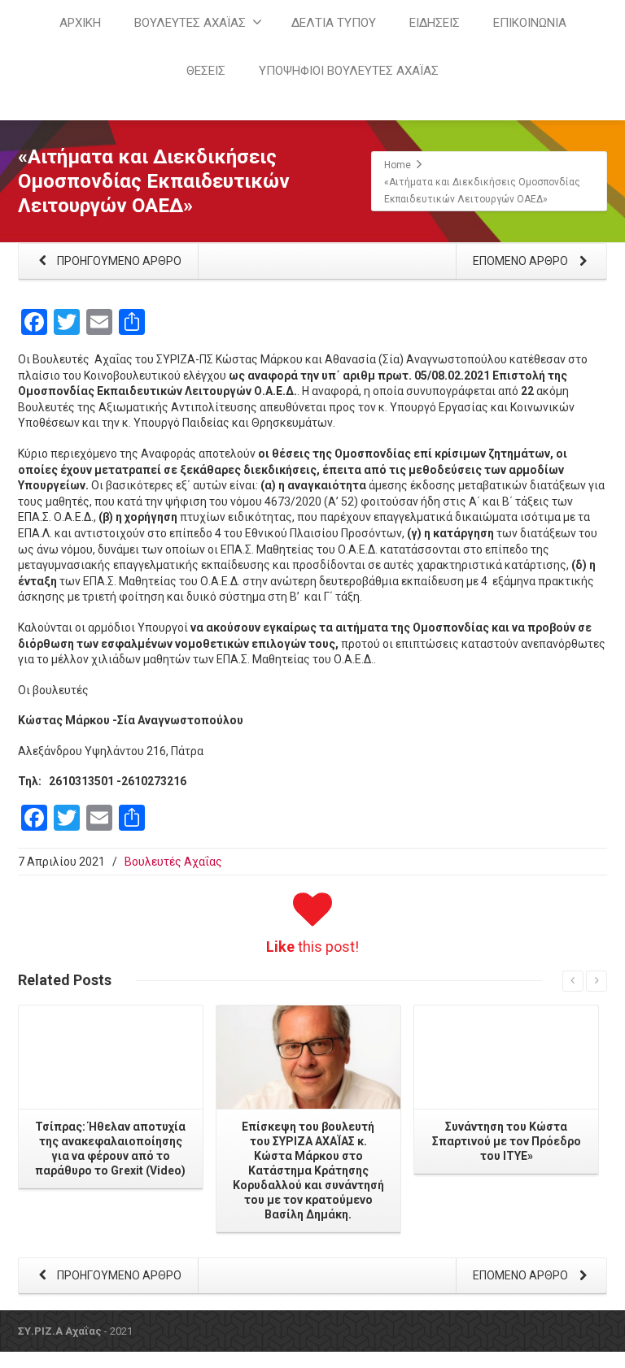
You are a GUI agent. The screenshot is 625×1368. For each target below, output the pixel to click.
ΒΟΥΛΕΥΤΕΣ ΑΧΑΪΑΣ (190, 22)
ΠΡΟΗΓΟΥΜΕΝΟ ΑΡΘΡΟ (118, 260)
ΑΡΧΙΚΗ (80, 22)
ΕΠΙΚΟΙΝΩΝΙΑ (529, 22)
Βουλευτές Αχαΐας (173, 861)
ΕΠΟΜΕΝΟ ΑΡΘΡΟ (521, 260)
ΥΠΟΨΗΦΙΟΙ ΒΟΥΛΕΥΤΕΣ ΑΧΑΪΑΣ (349, 70)
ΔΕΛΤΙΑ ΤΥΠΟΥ (333, 22)
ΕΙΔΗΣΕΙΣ (434, 22)
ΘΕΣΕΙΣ (205, 70)
